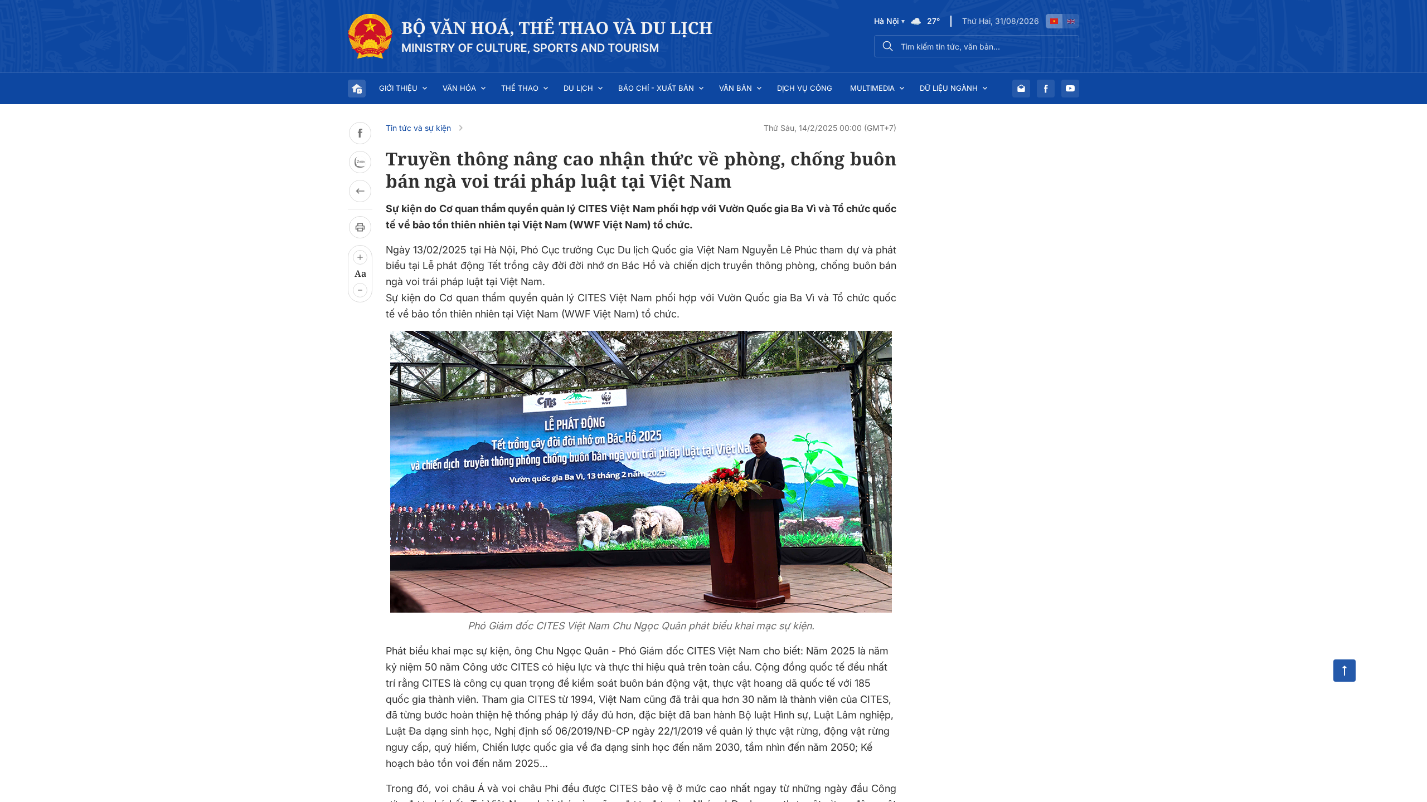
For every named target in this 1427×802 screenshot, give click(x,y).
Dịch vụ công (804, 88)
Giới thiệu (398, 88)
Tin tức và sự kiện (418, 128)
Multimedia (872, 88)
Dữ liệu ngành (949, 88)
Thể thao (519, 88)
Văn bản (735, 88)
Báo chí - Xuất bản (656, 88)
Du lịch (578, 88)
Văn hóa (459, 88)
